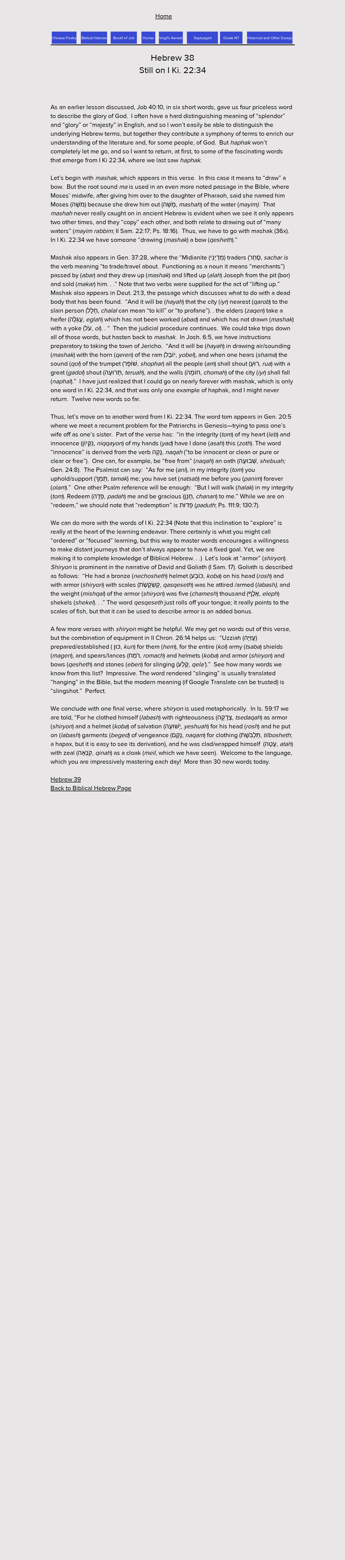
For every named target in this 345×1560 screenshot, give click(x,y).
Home (163, 15)
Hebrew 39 (66, 779)
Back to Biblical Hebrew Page (91, 787)
